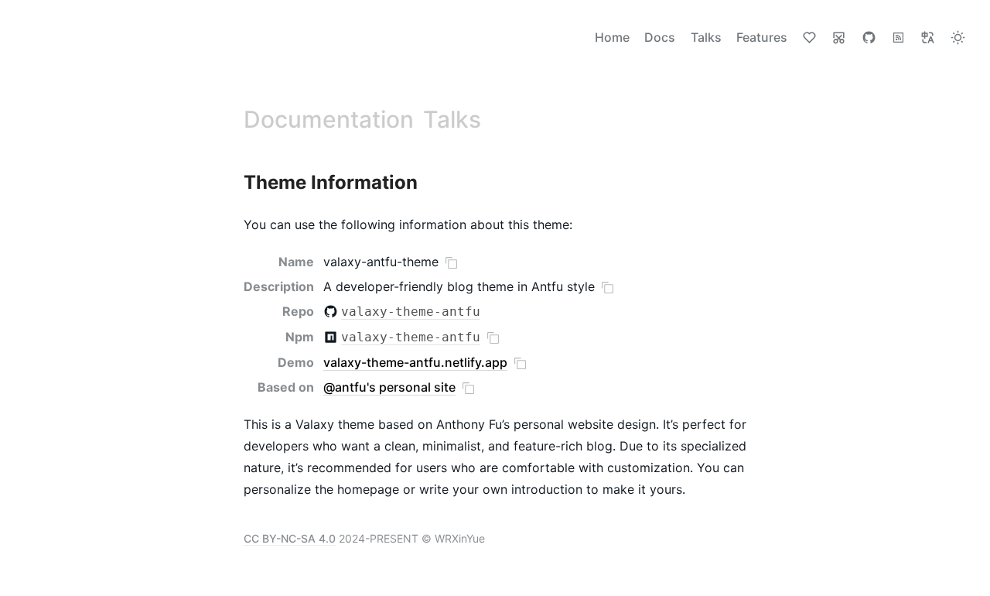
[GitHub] (869, 37)
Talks (452, 119)
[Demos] (838, 37)
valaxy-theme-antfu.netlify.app (415, 362)
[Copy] (451, 262)
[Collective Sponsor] (809, 37)
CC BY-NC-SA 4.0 (290, 538)
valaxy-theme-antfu (410, 311)
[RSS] (898, 37)
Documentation (329, 119)
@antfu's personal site (389, 387)
